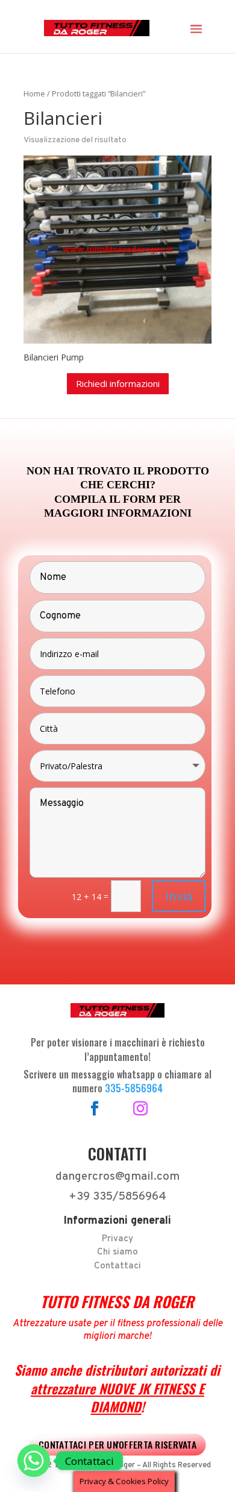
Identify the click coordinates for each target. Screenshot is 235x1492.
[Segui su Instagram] (140, 1108)
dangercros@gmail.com (117, 1176)
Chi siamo (117, 1252)
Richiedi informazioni (118, 383)
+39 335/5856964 (117, 1196)
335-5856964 (134, 1088)
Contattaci (117, 1266)
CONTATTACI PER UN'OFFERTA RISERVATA (117, 1444)
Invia (178, 896)
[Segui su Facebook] (94, 1108)
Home (34, 93)
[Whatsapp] (33, 1460)
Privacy (117, 1239)
